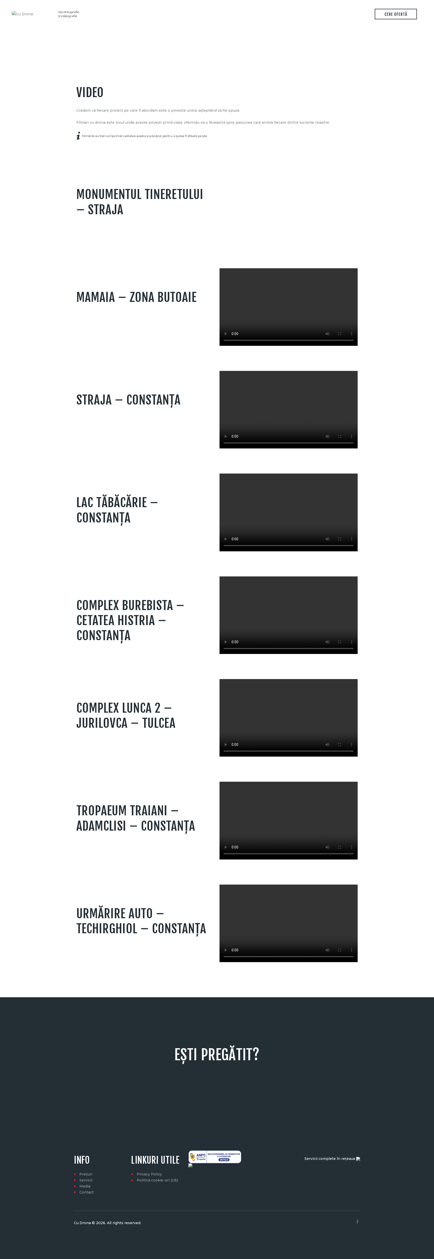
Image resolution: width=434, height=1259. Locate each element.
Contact (86, 1192)
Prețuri (85, 1174)
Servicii (85, 1180)
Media (84, 1186)
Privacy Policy (149, 1174)
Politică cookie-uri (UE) (157, 1180)
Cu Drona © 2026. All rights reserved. (107, 1223)
